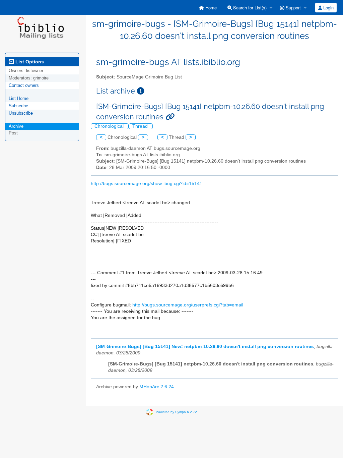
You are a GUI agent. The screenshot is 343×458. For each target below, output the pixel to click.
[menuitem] (208, 7)
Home (210, 7)
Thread (140, 126)
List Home (18, 98)
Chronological (109, 126)
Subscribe (18, 105)
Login (328, 7)
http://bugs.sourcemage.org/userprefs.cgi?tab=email (187, 304)
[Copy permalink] (170, 117)
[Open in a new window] (140, 91)
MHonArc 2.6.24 (156, 386)
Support (292, 7)
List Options (29, 61)
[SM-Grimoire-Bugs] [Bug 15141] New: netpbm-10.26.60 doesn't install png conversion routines (205, 346)
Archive (16, 126)
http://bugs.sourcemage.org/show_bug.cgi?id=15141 (146, 183)
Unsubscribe (21, 113)
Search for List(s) (249, 7)
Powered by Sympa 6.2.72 (176, 412)
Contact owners (24, 85)
